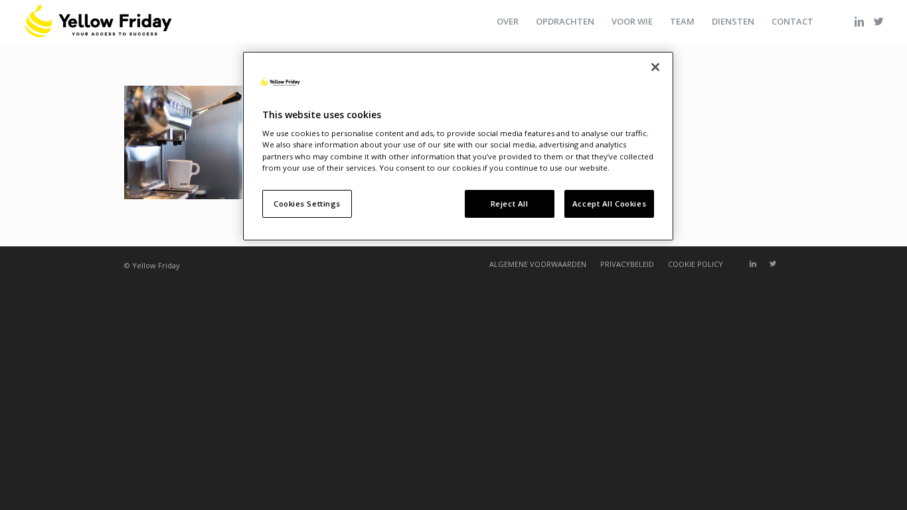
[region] (458, 146)
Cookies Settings (307, 204)
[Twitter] (879, 21)
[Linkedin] (859, 21)
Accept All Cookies (609, 204)
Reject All (510, 204)
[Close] (655, 67)
